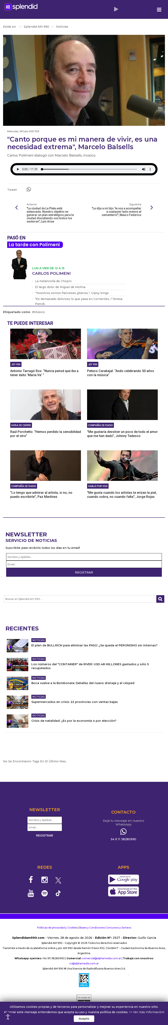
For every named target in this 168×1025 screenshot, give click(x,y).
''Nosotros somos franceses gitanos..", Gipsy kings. (72, 293)
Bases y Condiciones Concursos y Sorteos (105, 927)
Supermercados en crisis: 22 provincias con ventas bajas (74, 702)
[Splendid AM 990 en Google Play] (123, 880)
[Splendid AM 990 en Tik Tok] (58, 893)
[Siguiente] (151, 208)
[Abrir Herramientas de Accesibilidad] (8, 1017)
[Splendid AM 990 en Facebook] (31, 879)
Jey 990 (15, 364)
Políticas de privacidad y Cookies (57, 927)
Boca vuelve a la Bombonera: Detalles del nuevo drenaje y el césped (82, 683)
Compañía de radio (100, 425)
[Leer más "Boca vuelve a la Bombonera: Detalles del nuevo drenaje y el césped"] (17, 683)
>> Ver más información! (146, 1012)
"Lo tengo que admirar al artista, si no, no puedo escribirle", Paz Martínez (41, 495)
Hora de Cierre (21, 425)
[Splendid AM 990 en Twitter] (58, 879)
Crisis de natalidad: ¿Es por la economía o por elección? (73, 721)
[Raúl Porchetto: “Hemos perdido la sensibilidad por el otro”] (45, 404)
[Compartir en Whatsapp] (29, 189)
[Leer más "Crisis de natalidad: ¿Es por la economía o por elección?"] (17, 721)
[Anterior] (16, 208)
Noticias (38, 640)
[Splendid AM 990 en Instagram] (44, 879)
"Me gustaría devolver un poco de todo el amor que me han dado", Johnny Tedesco (122, 434)
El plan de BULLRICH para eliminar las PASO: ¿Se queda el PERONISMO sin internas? (94, 645)
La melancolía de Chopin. (53, 281)
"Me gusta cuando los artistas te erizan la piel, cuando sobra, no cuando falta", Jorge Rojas (122, 495)
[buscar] (160, 599)
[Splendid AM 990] (21, 7)
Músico (39, 312)
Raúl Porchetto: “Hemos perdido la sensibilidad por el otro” (45, 434)
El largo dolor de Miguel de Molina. (60, 287)
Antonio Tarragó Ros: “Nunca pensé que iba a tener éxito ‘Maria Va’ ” (44, 373)
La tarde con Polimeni (34, 245)
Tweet (12, 190)
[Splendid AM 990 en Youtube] (31, 893)
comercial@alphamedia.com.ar (101, 958)
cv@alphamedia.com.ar (84, 963)
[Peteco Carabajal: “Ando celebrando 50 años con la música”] (122, 344)
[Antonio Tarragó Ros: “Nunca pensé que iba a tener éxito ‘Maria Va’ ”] (45, 344)
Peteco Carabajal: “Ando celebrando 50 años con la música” (120, 373)
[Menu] (159, 9)
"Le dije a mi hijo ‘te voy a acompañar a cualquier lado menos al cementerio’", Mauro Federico (116, 212)
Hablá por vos (98, 486)
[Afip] (84, 980)
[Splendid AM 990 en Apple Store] (123, 891)
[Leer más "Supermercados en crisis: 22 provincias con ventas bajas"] (17, 702)
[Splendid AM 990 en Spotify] (44, 893)
